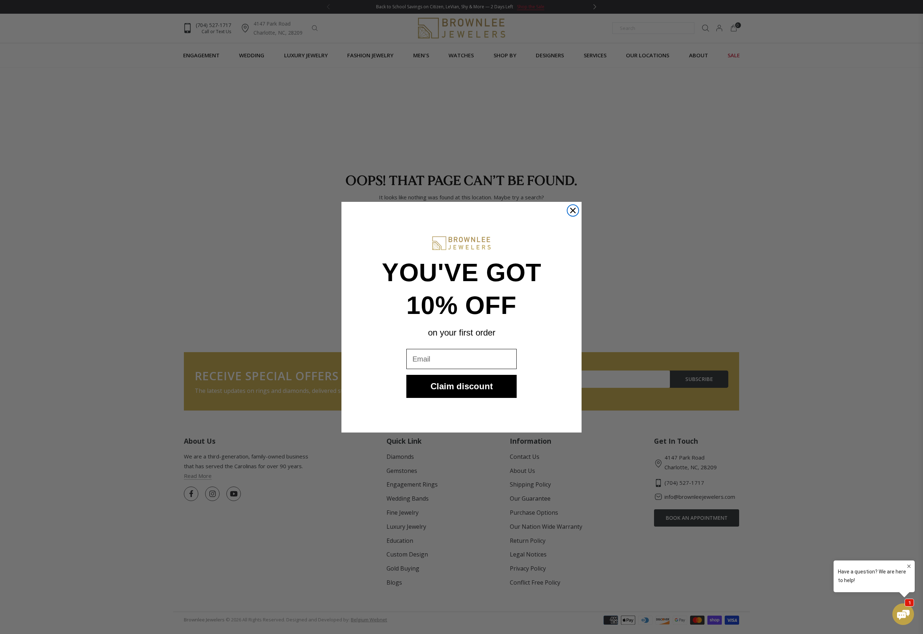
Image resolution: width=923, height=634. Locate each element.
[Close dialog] (573, 210)
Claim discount (461, 386)
